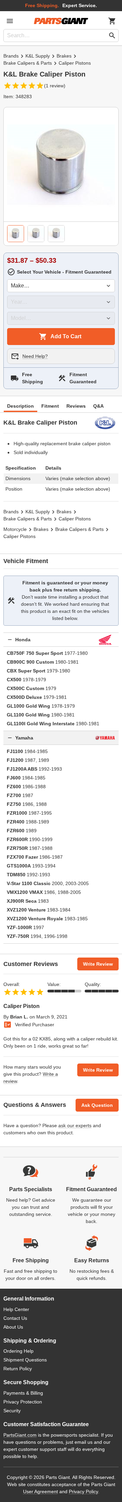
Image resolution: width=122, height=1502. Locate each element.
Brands (11, 56)
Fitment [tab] (50, 406)
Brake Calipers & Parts (27, 63)
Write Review (98, 964)
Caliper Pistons (75, 63)
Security (12, 1410)
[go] (112, 35)
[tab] (15, 233)
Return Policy (17, 1368)
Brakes (64, 56)
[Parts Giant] (61, 21)
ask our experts (75, 1125)
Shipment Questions (25, 1359)
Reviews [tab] (76, 406)
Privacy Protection (22, 1401)
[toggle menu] (9, 21)
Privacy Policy (83, 1491)
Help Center (16, 1309)
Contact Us (15, 1318)
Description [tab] (20, 406)
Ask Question (97, 1105)
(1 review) (54, 85)
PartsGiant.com (20, 1435)
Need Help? (35, 356)
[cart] (112, 21)
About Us (13, 1327)
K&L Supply (37, 56)
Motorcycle (15, 529)
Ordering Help (18, 1351)
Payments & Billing (23, 1393)
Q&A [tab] (98, 406)
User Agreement (40, 1491)
